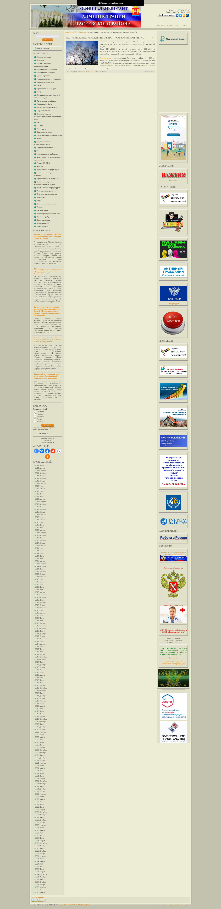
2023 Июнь (39, 835)
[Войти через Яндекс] (52, 451)
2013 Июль (39, 527)
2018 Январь (40, 667)
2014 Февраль (40, 546)
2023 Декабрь (40, 851)
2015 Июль (39, 590)
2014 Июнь (39, 556)
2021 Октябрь (40, 784)
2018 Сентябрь (41, 688)
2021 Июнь (39, 773)
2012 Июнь (39, 494)
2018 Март (39, 672)
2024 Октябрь (40, 877)
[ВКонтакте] (177, 15)
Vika (91, 71)
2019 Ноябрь (40, 724)
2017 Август (40, 654)
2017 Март (39, 641)
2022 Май (39, 802)
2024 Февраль (40, 856)
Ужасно (40, 422)
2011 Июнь (39, 465)
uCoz (186, 905)
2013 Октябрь (40, 535)
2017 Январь (40, 636)
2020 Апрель (40, 737)
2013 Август (40, 530)
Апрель (82, 32)
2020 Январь (40, 729)
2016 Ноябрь (40, 631)
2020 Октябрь (40, 753)
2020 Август (40, 747)
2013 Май (39, 522)
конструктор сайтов (173, 905)
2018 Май (39, 678)
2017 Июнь (39, 649)
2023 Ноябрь (40, 848)
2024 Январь (40, 853)
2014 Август (40, 561)
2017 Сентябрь (41, 657)
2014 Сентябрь (41, 564)
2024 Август (40, 872)
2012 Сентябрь (41, 502)
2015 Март (39, 579)
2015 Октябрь (40, 597)
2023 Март (39, 828)
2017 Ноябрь (40, 662)
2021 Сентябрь (41, 781)
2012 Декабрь (40, 509)
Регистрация (173, 25)
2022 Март (39, 797)
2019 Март (39, 703)
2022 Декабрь (40, 820)
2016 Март (39, 610)
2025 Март (39, 890)
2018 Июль (39, 683)
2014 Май (39, 553)
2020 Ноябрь (40, 755)
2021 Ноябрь (40, 786)
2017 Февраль (40, 639)
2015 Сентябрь (41, 595)
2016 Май (39, 615)
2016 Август (40, 623)
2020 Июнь (39, 742)
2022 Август (40, 809)
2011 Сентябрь (41, 470)
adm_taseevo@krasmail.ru (75, 905)
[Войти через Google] (58, 451)
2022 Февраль (40, 794)
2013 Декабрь (40, 540)
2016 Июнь (39, 618)
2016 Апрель (40, 613)
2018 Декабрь (40, 696)
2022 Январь (40, 791)
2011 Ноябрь (40, 476)
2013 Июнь (39, 525)
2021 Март (39, 766)
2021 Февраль (40, 763)
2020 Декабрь (40, 758)
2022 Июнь (39, 804)
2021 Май (39, 771)
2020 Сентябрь (41, 750)
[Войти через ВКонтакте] (41, 451)
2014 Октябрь (40, 566)
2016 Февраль (40, 608)
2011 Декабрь (40, 478)
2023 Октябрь (40, 846)
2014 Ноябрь (40, 569)
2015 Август (40, 592)
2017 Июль (39, 652)
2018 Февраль (40, 670)
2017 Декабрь (40, 665)
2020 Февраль (40, 732)
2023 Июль (39, 838)
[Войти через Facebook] (47, 451)
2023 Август (40, 841)
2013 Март (39, 517)
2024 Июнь (39, 866)
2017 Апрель (40, 644)
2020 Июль (39, 745)
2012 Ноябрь (40, 507)
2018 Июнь (39, 680)
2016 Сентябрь (41, 626)
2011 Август (40, 468)
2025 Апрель (40, 892)
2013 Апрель (40, 520)
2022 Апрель (40, 799)
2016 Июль (39, 621)
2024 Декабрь (40, 882)
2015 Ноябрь (40, 600)
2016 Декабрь (40, 634)
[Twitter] (180, 15)
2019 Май (39, 709)
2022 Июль (39, 807)
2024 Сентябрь (41, 874)
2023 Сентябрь (41, 843)
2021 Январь (40, 760)
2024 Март (39, 859)
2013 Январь (40, 512)
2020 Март (39, 734)
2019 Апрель (40, 706)
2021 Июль (39, 776)
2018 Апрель (40, 675)
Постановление (106, 58)
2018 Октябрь (40, 690)
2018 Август (40, 685)
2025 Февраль (40, 887)
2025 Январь (40, 885)
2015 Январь (40, 574)
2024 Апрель (40, 861)
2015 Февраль (40, 577)
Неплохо (40, 416)
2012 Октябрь (40, 504)
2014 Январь (40, 543)
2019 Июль (39, 714)
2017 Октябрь (40, 659)
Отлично (40, 411)
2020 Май (39, 740)
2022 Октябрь (40, 815)
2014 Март (39, 548)
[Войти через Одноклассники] (47, 456)
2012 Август (40, 499)
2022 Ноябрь (40, 817)
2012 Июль (39, 496)
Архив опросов (49, 428)
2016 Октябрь (40, 628)
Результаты (37, 428)
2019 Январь (40, 698)
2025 (75, 32)
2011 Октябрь (40, 473)
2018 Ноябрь (40, 693)
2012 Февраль (40, 483)
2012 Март (39, 486)
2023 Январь (40, 822)
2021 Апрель (40, 768)
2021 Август (40, 778)
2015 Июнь (39, 587)
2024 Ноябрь (40, 879)
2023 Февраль (40, 825)
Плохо (39, 419)
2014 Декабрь (40, 571)
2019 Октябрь (40, 722)
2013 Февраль (40, 514)
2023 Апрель (40, 830)
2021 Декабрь (40, 789)
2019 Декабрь (40, 727)
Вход (185, 25)
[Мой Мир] (187, 15)
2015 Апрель (40, 582)
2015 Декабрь (40, 602)
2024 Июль (39, 869)
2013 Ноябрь (40, 538)
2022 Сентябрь (41, 812)
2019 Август (40, 716)
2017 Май (39, 646)
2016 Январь (40, 605)
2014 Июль (39, 558)
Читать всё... (173, 658)
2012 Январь (40, 481)
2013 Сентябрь (41, 533)
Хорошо (40, 414)
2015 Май (39, 584)
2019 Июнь (39, 711)
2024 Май (39, 864)
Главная (161, 25)
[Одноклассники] (184, 15)
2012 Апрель (40, 489)
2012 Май (39, 491)
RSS (188, 12)
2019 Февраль (40, 701)
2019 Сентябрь (41, 719)
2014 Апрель (40, 551)
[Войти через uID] (36, 451)
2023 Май (39, 833)
